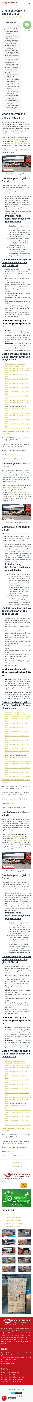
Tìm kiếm (4, 1182)
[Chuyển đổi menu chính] (29, 4)
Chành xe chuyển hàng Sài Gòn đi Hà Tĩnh (18, 428)
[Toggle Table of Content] (17, 25)
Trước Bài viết (16, 1162)
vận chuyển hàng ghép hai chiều (14, 139)
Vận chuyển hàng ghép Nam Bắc (15, 364)
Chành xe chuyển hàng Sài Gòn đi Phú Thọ (18, 400)
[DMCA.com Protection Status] (16, 1393)
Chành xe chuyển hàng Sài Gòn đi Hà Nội (17, 368)
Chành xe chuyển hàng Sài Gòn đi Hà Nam (18, 413)
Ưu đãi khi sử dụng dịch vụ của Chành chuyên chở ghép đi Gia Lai (12, 42)
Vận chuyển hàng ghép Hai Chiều (15, 366)
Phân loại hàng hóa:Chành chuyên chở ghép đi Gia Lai (12, 36)
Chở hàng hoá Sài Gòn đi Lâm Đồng (12, 1223)
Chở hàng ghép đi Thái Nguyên (11, 1226)
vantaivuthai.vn (11, 455)
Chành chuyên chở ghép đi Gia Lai (11, 28)
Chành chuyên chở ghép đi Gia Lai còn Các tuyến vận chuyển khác (12, 52)
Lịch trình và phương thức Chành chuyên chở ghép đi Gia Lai (12, 47)
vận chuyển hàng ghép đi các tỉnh (19, 143)
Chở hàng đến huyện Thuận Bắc (11, 1217)
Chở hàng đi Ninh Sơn (8, 1214)
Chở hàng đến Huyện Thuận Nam (12, 1220)
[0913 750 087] (4, 1398)
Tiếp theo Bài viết (16, 1166)
